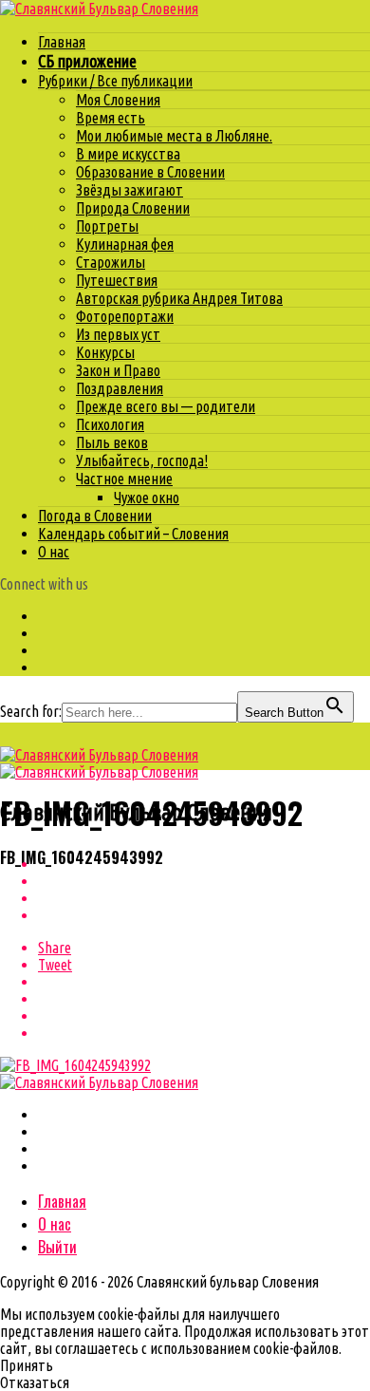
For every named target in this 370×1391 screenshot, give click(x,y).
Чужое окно (146, 497)
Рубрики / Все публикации (115, 80)
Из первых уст (118, 334)
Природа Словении (133, 207)
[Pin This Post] (204, 898)
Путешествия (116, 280)
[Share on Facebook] (204, 864)
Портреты (107, 226)
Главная (61, 41)
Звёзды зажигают (129, 189)
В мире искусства (128, 153)
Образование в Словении (150, 171)
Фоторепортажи (125, 316)
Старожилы (110, 262)
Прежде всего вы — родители (165, 406)
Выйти (57, 1246)
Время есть (110, 117)
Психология (110, 424)
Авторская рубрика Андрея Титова (179, 298)
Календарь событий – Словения (133, 533)
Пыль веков (112, 442)
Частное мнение (124, 478)
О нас (53, 551)
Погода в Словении (95, 515)
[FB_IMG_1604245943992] (75, 1065)
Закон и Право (118, 370)
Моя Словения (118, 99)
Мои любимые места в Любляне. (174, 135)
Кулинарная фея (125, 244)
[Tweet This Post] (204, 881)
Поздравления (119, 388)
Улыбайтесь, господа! (142, 460)
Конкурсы (105, 352)
